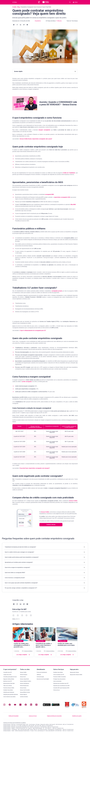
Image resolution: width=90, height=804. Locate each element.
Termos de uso (56, 690)
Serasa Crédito (73, 500)
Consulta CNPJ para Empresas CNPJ (61, 687)
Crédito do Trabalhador (69, 172)
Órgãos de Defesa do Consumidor (54, 715)
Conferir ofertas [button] (50, 524)
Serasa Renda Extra (24, 685)
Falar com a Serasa (7, 685)
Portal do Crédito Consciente (59, 676)
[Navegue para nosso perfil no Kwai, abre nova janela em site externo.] (36, 705)
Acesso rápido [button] (18, 71)
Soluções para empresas (8, 692)
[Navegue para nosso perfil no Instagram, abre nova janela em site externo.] (4, 705)
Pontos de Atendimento (42, 672)
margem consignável (44, 130)
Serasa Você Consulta (25, 690)
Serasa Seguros (23, 694)
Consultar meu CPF (7, 672)
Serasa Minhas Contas (25, 692)
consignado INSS (49, 194)
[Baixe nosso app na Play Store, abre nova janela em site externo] (55, 705)
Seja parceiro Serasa (74, 672)
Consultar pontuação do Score (10, 676)
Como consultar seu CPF (58, 674)
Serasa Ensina (23, 687)
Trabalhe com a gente (76, 715)
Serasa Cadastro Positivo (25, 681)
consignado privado (57, 291)
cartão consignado (27, 381)
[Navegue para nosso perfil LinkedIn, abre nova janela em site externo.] (31, 705)
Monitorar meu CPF (7, 681)
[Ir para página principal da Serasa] (39, 2)
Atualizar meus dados (8, 690)
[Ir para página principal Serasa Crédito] (46, 2)
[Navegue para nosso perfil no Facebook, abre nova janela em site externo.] (26, 705)
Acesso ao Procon (33, 715)
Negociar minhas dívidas (8, 679)
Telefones (39, 674)
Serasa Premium (23, 674)
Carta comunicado (57, 681)
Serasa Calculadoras (24, 683)
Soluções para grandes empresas (10, 694)
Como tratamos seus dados (9, 696)
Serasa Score (23, 676)
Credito (14, 7)
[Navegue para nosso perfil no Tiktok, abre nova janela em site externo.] (10, 705)
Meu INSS (73, 204)
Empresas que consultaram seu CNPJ (61, 685)
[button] (13, 24)
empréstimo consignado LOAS (62, 197)
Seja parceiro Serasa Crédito (76, 674)
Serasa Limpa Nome (24, 679)
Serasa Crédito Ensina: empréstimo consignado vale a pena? (36, 139)
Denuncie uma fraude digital (43, 679)
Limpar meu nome (7, 674)
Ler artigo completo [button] (21, 654)
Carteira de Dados (24, 696)
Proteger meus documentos (59, 679)
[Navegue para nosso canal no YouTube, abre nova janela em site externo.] (15, 705)
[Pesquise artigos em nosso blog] (70, 2)
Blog (18, 7)
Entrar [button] (76, 2)
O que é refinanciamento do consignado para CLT (33, 330)
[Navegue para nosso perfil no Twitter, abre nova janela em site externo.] (20, 705)
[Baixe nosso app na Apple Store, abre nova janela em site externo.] (47, 705)
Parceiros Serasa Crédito (8, 687)
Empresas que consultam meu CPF (60, 683)
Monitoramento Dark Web (9, 683)
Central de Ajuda (40, 676)
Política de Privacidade (13, 715)
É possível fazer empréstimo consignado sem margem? (35, 468)
